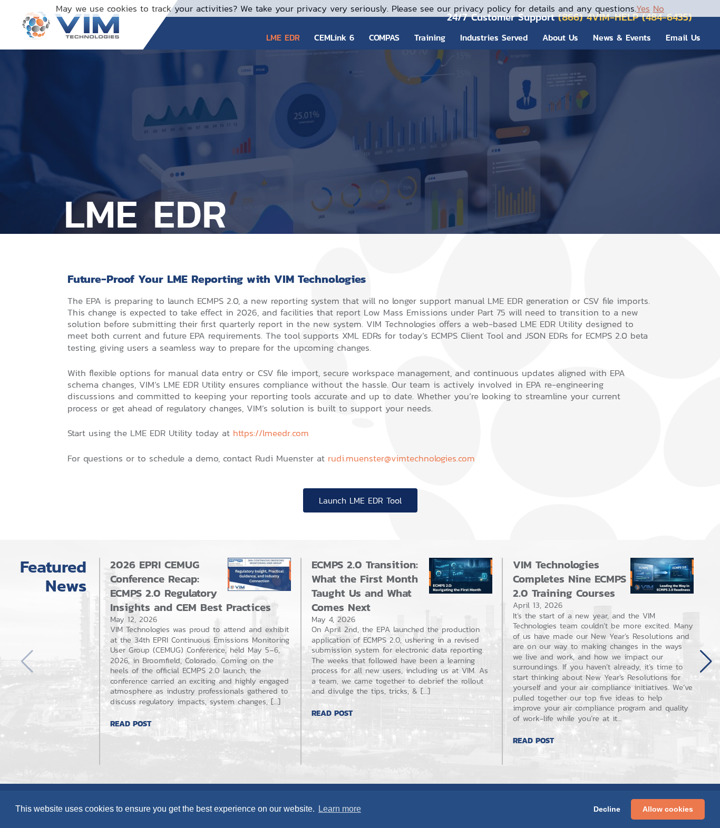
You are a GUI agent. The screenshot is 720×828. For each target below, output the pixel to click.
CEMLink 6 (334, 37)
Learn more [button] (339, 808)
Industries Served (494, 37)
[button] (706, 661)
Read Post (130, 724)
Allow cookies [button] (668, 809)
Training (429, 37)
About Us (560, 37)
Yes (643, 8)
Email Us (683, 37)
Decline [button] (606, 809)
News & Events (622, 37)
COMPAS (384, 37)
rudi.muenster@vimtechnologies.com (401, 458)
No (658, 8)
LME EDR (283, 37)
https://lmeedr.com (271, 433)
